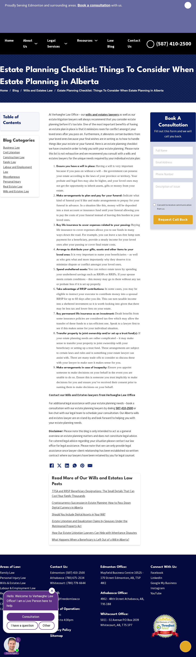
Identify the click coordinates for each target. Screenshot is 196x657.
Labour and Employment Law (17, 169)
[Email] (90, 465)
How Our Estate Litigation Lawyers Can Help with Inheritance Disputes (94, 533)
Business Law (11, 147)
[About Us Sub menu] (36, 43)
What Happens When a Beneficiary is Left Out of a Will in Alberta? (90, 539)
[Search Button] (188, 5)
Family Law (9, 162)
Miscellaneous (11, 177)
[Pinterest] (82, 465)
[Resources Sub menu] (96, 40)
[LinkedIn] (67, 465)
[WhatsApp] (75, 465)
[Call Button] (185, 646)
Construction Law (13, 157)
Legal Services (53, 43)
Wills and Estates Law (38, 90)
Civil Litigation (11, 152)
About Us (27, 43)
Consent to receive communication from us (174, 206)
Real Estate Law (12, 186)
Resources (84, 40)
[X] (59, 465)
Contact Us (134, 43)
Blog (15, 90)
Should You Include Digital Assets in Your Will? (78, 514)
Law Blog (110, 43)
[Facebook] (52, 465)
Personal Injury (12, 181)
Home (9, 40)
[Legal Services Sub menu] (66, 43)
